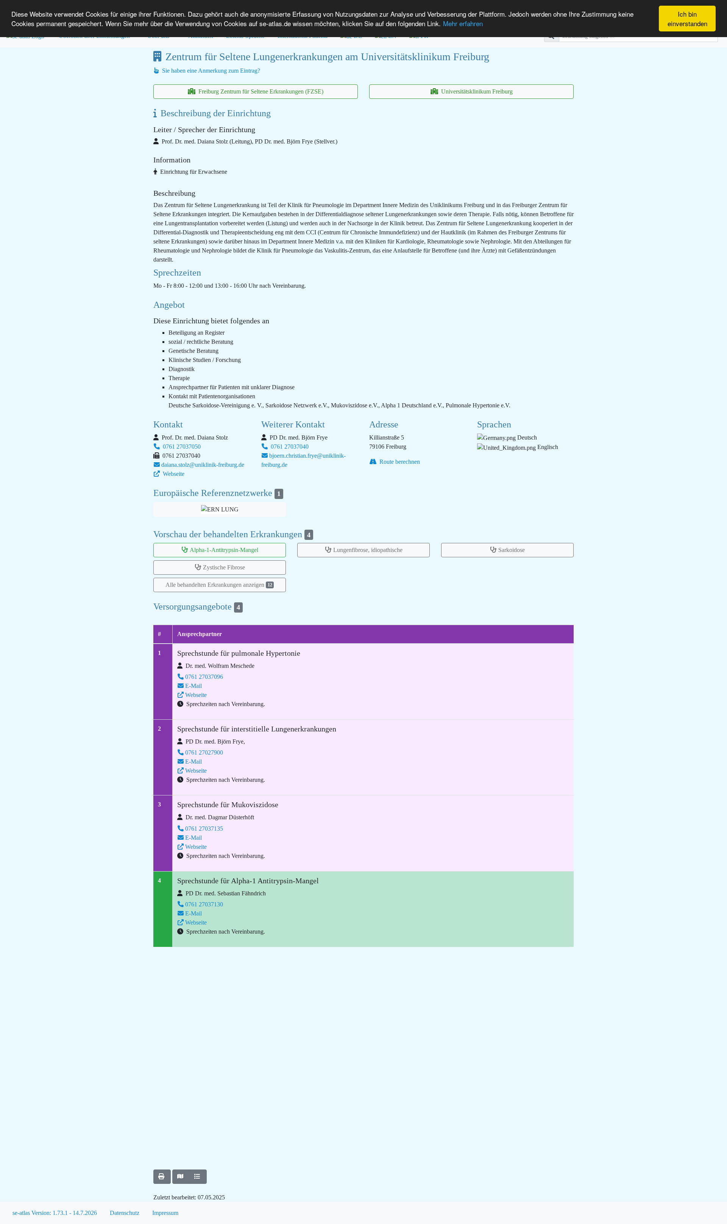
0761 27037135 (204, 828)
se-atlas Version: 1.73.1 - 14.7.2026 (54, 1213)
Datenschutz (124, 1213)
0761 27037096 (204, 677)
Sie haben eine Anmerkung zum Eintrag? (210, 70)
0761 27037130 (204, 904)
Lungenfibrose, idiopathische (368, 550)
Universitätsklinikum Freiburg (476, 91)
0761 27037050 (181, 446)
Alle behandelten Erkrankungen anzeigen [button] (218, 585)
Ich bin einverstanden (687, 18)
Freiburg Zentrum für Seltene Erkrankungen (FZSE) (260, 91)
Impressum (165, 1213)
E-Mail (193, 686)
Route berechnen (399, 461)
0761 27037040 (289, 446)
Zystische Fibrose (224, 567)
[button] (219, 509)
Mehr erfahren (463, 23)
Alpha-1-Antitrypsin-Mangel (224, 550)
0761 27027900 (204, 752)
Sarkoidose (511, 550)
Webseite (172, 474)
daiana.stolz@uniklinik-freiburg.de (202, 465)
